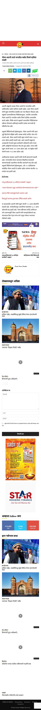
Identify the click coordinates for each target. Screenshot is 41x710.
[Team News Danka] (9, 269)
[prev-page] (3, 383)
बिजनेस (6, 54)
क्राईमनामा (5, 312)
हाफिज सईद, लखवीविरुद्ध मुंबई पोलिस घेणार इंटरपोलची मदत (19, 315)
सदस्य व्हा (33, 521)
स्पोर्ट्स (4, 692)
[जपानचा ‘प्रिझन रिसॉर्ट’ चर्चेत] (20, 331)
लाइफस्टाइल (5, 345)
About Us (34, 702)
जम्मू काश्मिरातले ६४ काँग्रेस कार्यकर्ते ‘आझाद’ (16, 182)
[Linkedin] (29, 71)
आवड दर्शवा (8, 521)
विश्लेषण (4, 661)
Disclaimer (27, 702)
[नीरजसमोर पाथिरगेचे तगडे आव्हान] (20, 678)
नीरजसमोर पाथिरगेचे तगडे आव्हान (12, 695)
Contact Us (21, 704)
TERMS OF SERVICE (7, 702)
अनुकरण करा (20, 521)
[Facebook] (24, 71)
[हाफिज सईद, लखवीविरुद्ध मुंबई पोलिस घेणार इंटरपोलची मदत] (20, 298)
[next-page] (6, 383)
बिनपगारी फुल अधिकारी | (10, 379)
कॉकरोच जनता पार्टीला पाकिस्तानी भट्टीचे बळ (16, 664)
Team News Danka (8, 66)
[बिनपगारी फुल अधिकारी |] (20, 362)
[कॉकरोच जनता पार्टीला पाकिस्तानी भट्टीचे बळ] (20, 647)
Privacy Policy (18, 702)
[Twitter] (19, 71)
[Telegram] (15, 71)
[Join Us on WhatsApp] (35, 71)
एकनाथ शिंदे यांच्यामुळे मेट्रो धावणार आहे (14, 193)
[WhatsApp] (10, 71)
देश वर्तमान (5, 376)
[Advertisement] (20, 20)
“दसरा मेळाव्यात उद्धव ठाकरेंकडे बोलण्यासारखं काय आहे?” (20, 188)
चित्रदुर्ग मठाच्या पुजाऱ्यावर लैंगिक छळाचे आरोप (16, 199)
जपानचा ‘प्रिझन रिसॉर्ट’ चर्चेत (11, 347)
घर (2, 54)
